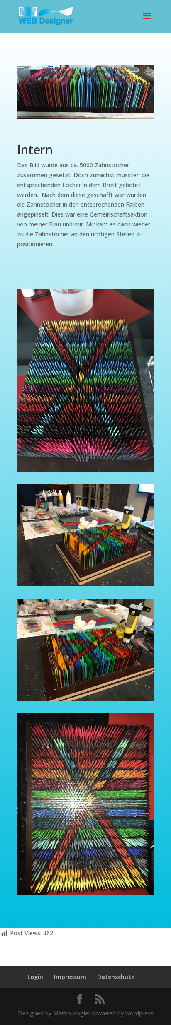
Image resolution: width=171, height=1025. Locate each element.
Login (35, 977)
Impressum (70, 977)
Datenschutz (115, 977)
